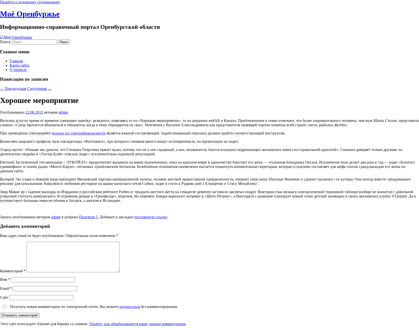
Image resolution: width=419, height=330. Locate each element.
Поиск (5, 42)
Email (6, 288)
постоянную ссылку (150, 217)
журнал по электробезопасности (78, 133)
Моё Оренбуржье (30, 13)
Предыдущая (13, 88)
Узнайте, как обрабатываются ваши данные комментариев (137, 324)
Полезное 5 (88, 217)
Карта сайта (19, 65)
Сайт (4, 297)
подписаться (129, 307)
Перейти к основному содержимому (30, 2)
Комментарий (13, 271)
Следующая (39, 88)
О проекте (18, 70)
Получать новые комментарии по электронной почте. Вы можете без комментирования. (93, 307)
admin (63, 112)
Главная (16, 61)
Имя (5, 279)
